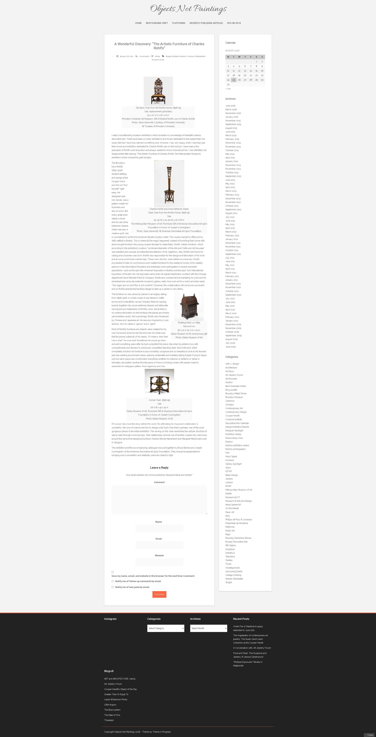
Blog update (231, 390)
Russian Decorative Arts (236, 542)
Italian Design (231, 475)
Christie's (229, 404)
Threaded (109, 720)
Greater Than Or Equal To (116, 694)
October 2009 (232, 332)
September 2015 (233, 124)
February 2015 (232, 139)
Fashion (229, 442)
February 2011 (232, 276)
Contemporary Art (234, 408)
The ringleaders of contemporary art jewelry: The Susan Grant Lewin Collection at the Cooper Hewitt (250, 639)
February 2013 (232, 195)
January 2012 (231, 239)
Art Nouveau (231, 378)
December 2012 (233, 198)
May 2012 (230, 224)
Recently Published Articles (206, 23)
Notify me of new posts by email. (132, 587)
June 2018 (230, 106)
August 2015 (231, 128)
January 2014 (231, 161)
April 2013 (230, 187)
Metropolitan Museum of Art (238, 490)
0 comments (144, 56)
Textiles (229, 560)
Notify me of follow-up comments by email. (138, 581)
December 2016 (233, 113)
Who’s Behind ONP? (157, 23)
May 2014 (230, 154)
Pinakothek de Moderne (236, 523)
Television (230, 556)
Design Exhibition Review (176, 56)
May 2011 (229, 265)
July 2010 (230, 298)
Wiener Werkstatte (234, 579)
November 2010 (233, 287)
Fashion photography (235, 449)
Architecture (231, 367)
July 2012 (230, 217)
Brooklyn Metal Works (236, 393)
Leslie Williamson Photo (115, 699)
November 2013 (233, 169)
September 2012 (233, 209)
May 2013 (230, 183)
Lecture (229, 482)
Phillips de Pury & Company (238, 519)
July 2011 (229, 258)
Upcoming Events (233, 571)
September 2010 (233, 295)
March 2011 (230, 272)
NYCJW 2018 (234, 23)
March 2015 (230, 135)
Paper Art (229, 512)
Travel (228, 564)
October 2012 (232, 206)
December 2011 (232, 243)
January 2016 (231, 117)
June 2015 (230, 132)
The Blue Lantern (112, 710)
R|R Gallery (230, 545)
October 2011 (231, 250)
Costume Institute (233, 419)
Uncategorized (232, 568)
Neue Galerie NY (233, 504)
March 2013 (230, 191)
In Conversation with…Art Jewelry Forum (252, 648)
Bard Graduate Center (235, 386)
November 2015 (233, 120)
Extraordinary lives (234, 438)
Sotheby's (230, 553)
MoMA (228, 493)
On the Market (232, 508)
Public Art (230, 531)
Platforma (178, 23)
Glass (228, 467)
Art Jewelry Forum (234, 375)
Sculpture (230, 549)
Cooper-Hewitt (232, 416)
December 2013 (233, 165)
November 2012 (233, 202)
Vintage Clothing (233, 575)
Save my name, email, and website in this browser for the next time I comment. (153, 576)
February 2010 (232, 317)
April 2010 (230, 310)
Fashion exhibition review (237, 445)
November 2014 (233, 146)
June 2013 (230, 180)
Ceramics (229, 401)
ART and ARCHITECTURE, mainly (120, 679)
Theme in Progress (162, 732)
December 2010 (233, 283)
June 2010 (230, 302)
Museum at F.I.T (232, 497)
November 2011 (232, 246)
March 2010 (231, 313)
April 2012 (230, 228)
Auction (229, 382)
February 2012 (232, 235)
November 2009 (233, 328)
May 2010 (230, 306)
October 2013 (232, 172)
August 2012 (231, 213)
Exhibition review (233, 434)
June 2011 (230, 261)
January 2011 (231, 280)
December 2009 (233, 324)
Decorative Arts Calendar (237, 423)
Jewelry (229, 479)
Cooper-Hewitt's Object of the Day (120, 689)
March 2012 (230, 232)
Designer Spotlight (234, 430)
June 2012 (230, 221)
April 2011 (230, 269)
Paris (227, 516)
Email (159, 539)
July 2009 (230, 343)
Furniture (190, 56)
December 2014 (233, 143)
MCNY (228, 486)
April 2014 (230, 157)
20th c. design (232, 364)
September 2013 (233, 176)
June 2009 (230, 347)
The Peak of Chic (112, 715)
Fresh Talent (231, 456)
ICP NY (228, 471)
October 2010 (232, 291)
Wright (228, 582)
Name (159, 522)
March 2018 (231, 109)
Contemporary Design (236, 412)
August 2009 (231, 339)
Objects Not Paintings (188, 9)
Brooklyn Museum (234, 397)
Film (227, 453)
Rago (227, 534)
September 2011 (233, 254)
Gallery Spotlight (233, 464)
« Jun (228, 88)
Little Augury (110, 704)
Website (159, 555)
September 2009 (233, 335)
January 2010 (231, 321)
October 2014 (232, 150)
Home (138, 23)
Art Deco (229, 371)
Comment (159, 482)
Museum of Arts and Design (238, 501)
